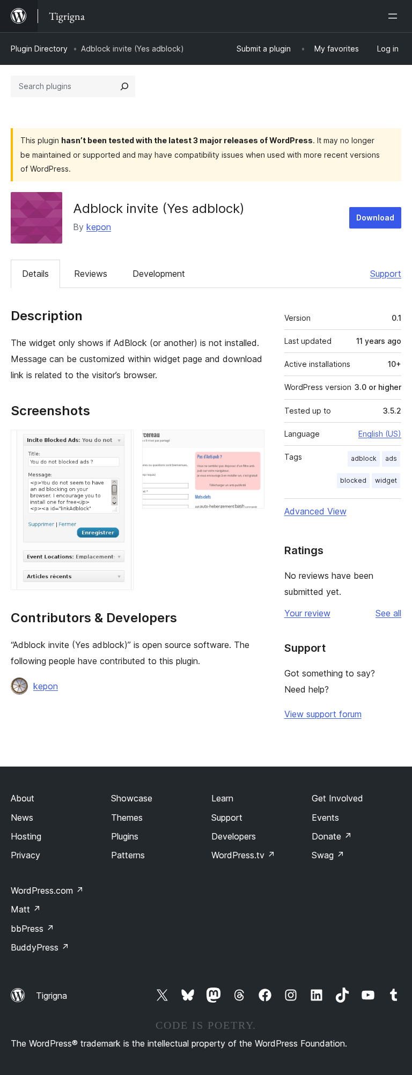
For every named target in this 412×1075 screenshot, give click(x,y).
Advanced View (315, 511)
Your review (307, 613)
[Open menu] (395, 16)
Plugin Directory (39, 48)
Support (385, 273)
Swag (328, 855)
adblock (364, 458)
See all (388, 613)
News (22, 817)
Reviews (90, 273)
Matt (26, 909)
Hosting (26, 836)
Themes (127, 817)
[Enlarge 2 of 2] (250, 444)
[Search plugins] (124, 86)
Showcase (131, 798)
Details (35, 273)
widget (386, 480)
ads (391, 458)
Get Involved (337, 798)
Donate (332, 836)
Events (325, 817)
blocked (353, 480)
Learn (222, 798)
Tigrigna (51, 995)
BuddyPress (40, 947)
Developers (233, 836)
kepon (98, 227)
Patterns (128, 855)
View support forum (323, 714)
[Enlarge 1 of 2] (119, 444)
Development (159, 273)
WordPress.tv (243, 855)
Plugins (124, 836)
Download (375, 217)
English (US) (379, 433)
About (22, 798)
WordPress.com (47, 890)
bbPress (32, 928)
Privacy (25, 855)
